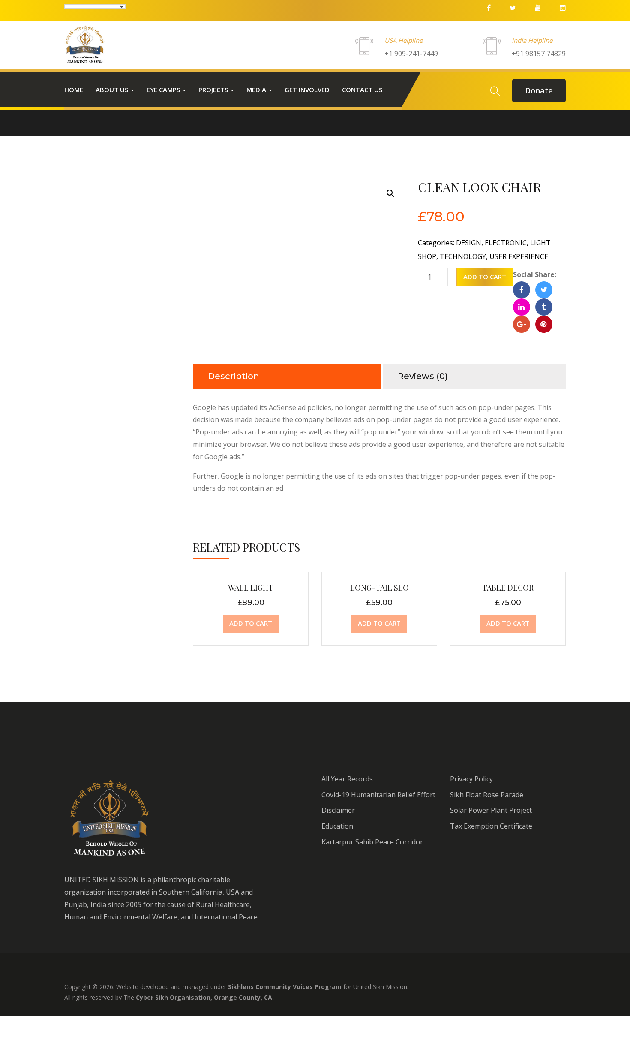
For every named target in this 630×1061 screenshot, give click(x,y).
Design (468, 242)
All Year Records (347, 779)
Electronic (506, 242)
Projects (214, 89)
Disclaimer (338, 810)
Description (233, 376)
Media (257, 89)
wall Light (250, 587)
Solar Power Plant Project (491, 810)
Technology (463, 256)
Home (73, 89)
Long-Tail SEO (379, 587)
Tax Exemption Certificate (491, 826)
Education (337, 826)
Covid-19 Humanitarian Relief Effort (378, 794)
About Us (113, 89)
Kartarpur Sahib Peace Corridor (372, 842)
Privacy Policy (471, 779)
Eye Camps (164, 89)
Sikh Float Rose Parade (486, 794)
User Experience (518, 256)
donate (539, 90)
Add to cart (484, 276)
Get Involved (307, 89)
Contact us (362, 89)
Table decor (508, 587)
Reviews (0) (423, 376)
